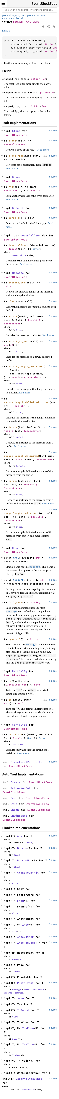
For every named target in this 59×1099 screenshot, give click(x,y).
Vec (6, 344)
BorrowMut (24, 860)
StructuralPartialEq (26, 762)
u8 (11, 344)
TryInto (28, 1044)
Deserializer (19, 255)
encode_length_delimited (25, 366)
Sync (14, 804)
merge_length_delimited (20, 513)
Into (25, 924)
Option (49, 44)
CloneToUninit (28, 872)
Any (19, 836)
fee (18, 18)
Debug (16, 177)
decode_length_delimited (21, 455)
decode (13, 427)
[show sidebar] (3, 3)
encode (13, 316)
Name (15, 548)
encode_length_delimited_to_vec (26, 402)
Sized (19, 330)
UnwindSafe (19, 815)
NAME (16, 557)
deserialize (16, 245)
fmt (10, 186)
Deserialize (29, 235)
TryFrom (28, 1028)
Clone (16, 131)
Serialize (19, 724)
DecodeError (32, 430)
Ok (29, 737)
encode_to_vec (18, 341)
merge (12, 480)
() (40, 319)
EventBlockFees (44, 4)
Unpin (15, 809)
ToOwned (23, 1010)
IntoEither (25, 937)
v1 (22, 18)
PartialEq (19, 671)
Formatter (11, 190)
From (20, 900)
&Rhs (7, 703)
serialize (15, 734)
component (8, 18)
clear (12, 301)
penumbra (33, 15)
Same (20, 998)
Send (14, 798)
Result (35, 190)
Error (36, 248)
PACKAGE (18, 580)
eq (9, 680)
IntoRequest (26, 942)
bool (37, 684)
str (38, 557)
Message (18, 273)
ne (9, 699)
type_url (14, 639)
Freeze (16, 782)
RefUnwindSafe (21, 788)
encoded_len (16, 282)
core (42, 15)
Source (6, 31)
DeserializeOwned (13, 992)
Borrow (22, 848)
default (13, 217)
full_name (15, 602)
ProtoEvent (25, 983)
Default (18, 208)
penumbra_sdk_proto (14, 15)
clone (12, 140)
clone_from (16, 155)
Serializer (18, 744)
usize (7, 286)
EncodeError (12, 323)
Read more (43, 149)
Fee (44, 78)
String (35, 602)
